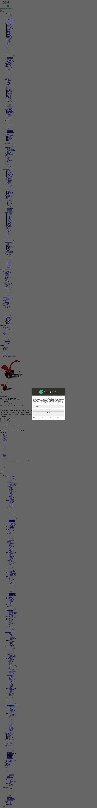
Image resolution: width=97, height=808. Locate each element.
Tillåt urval (48, 412)
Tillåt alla (48, 410)
